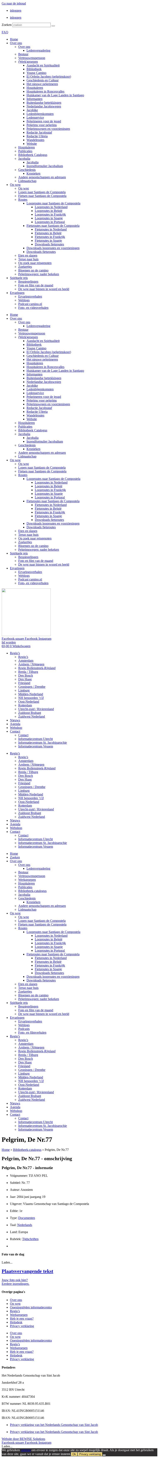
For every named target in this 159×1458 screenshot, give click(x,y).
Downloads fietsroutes (49, 244)
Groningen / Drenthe (31, 686)
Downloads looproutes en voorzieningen (53, 248)
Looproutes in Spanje (49, 218)
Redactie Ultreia (37, 136)
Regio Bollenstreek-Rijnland (36, 668)
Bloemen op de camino (33, 270)
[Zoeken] (53, 26)
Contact (15, 731)
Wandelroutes (35, 140)
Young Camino (36, 73)
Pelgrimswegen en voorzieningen (48, 128)
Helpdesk (16, 1322)
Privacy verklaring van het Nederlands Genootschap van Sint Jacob (54, 1425)
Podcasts (24, 1029)
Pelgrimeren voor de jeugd (43, 121)
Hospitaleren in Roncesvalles (45, 91)
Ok (74, 1454)
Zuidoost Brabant (29, 713)
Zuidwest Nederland (31, 716)
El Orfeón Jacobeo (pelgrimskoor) (48, 76)
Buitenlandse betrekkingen (43, 102)
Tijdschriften (30, 1239)
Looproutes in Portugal (50, 222)
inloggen (15, 10)
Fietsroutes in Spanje (48, 240)
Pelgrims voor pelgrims (41, 125)
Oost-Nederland (28, 701)
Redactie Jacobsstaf (39, 132)
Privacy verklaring (22, 1326)
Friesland (24, 683)
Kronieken (33, 173)
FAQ (5, 32)
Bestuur (23, 54)
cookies (26, 1450)
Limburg (24, 690)
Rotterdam (25, 705)
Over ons (16, 43)
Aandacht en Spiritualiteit (43, 65)
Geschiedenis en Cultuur (42, 80)
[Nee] (104, 1455)
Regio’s (15, 653)
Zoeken (7, 25)
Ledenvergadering (38, 50)
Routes (22, 199)
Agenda (15, 724)
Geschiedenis (27, 169)
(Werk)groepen (28, 61)
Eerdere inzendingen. (15, 1283)
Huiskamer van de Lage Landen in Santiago (55, 95)
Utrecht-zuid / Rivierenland (36, 709)
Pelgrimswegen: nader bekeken (38, 274)
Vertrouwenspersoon (31, 58)
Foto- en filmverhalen (32, 1032)
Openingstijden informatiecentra (31, 1307)
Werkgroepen (27, 879)
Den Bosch (25, 675)
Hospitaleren (34, 87)
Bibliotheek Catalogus (32, 155)
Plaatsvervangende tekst (27, 1271)
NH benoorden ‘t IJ (31, 698)
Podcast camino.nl (30, 304)
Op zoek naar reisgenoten (35, 263)
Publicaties (25, 151)
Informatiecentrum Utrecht (35, 739)
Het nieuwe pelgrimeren (42, 84)
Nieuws (15, 720)
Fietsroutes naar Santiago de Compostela (53, 225)
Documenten (26, 1218)
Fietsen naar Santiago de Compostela (42, 196)
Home (14, 39)
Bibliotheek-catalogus (32, 891)
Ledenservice (35, 117)
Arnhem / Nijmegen (31, 664)
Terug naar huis (28, 259)
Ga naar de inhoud (14, 3)
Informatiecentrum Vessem (35, 746)
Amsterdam (25, 660)
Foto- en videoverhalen (33, 307)
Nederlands (24, 1225)
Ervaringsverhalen (30, 296)
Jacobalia (24, 158)
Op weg (15, 184)
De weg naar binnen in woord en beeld (43, 289)
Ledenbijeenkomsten (40, 114)
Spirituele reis (19, 278)
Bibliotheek (34, 69)
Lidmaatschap (27, 181)
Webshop (16, 727)
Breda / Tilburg (28, 671)
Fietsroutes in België (48, 233)
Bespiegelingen (28, 281)
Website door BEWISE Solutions (23, 1439)
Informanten (34, 99)
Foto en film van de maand (35, 285)
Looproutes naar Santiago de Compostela (53, 203)
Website (31, 143)
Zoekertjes (25, 266)
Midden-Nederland (30, 694)
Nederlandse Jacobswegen (43, 106)
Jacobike (32, 110)
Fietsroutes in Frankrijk (50, 237)
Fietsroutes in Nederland (51, 229)
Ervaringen (17, 292)
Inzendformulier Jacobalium (44, 166)
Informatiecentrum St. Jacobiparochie (42, 742)
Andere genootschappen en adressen (42, 177)
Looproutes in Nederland (51, 207)
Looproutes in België (48, 210)
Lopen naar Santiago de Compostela (42, 192)
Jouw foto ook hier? (15, 1280)
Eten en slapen (27, 255)
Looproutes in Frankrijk (50, 214)
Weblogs (24, 300)
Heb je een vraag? (22, 1318)
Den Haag (25, 679)
